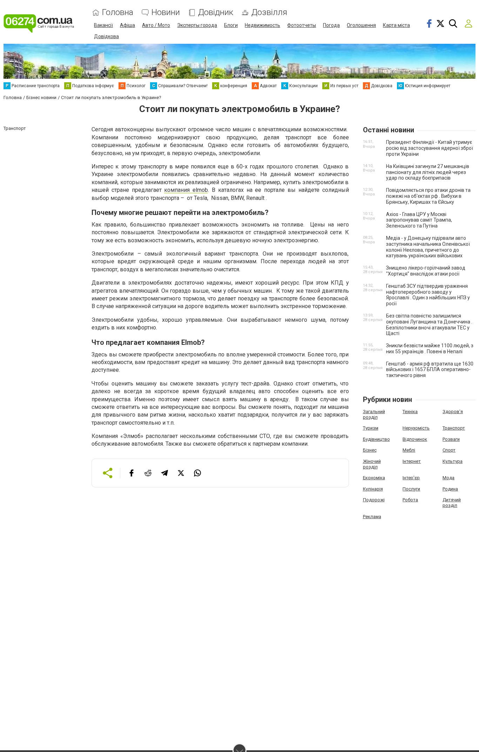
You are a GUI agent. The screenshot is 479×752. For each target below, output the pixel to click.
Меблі (409, 450)
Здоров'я (453, 411)
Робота (410, 499)
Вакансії (103, 25)
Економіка (374, 477)
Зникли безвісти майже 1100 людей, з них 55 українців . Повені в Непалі (429, 348)
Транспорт (454, 428)
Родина (450, 489)
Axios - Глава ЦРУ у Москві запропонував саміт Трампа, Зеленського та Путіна (419, 220)
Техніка (410, 411)
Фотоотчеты (301, 25)
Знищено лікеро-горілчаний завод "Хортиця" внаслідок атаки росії (425, 271)
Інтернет (412, 461)
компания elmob (186, 190)
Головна (117, 12)
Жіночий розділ (372, 464)
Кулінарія (373, 489)
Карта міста (396, 25)
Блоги (231, 25)
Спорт (449, 450)
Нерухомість (416, 428)
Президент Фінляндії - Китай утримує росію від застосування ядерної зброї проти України (429, 148)
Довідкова (106, 36)
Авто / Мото (156, 25)
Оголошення (361, 25)
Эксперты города (197, 25)
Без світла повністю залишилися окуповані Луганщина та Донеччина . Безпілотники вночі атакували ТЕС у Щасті (429, 324)
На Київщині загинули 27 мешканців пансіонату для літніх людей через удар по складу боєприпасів (427, 172)
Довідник (215, 12)
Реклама (372, 516)
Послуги (411, 489)
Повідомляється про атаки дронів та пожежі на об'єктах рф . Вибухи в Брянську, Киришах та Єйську (428, 196)
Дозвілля (269, 12)
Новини (165, 12)
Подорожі (374, 499)
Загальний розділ (374, 414)
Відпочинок (415, 439)
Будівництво (376, 439)
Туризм (370, 428)
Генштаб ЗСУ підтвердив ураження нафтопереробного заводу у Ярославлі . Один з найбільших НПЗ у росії (428, 294)
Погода (331, 25)
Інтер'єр (411, 477)
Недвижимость (262, 25)
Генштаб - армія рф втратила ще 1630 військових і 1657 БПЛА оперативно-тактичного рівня (429, 369)
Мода (448, 477)
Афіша (127, 25)
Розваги (451, 439)
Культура (453, 461)
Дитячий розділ (452, 502)
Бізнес (370, 450)
